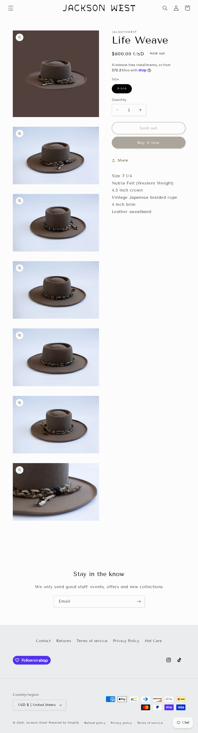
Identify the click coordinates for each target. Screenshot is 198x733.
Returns (63, 641)
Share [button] (123, 160)
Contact (43, 641)
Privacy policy (121, 723)
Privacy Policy (126, 641)
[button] (10, 8)
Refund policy (95, 723)
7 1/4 (124, 89)
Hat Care (153, 641)
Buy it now (148, 142)
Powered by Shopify (64, 722)
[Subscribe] (138, 601)
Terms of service (92, 641)
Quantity (119, 100)
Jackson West (36, 722)
